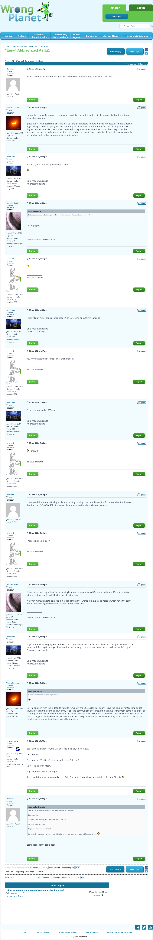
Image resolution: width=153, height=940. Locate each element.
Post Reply (115, 51)
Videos (22, 35)
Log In (141, 8)
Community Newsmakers (60, 36)
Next (40, 61)
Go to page (29, 61)
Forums (7, 35)
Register (114, 8)
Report (139, 100)
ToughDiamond (12, 107)
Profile (32, 100)
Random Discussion (43, 46)
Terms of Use (92, 932)
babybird (10, 258)
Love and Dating (17, 896)
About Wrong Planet (68, 932)
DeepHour (10, 156)
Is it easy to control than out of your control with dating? (35, 890)
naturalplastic (12, 741)
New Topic (135, 51)
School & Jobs (76, 36)
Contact (24, 932)
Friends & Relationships (39, 36)
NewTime (10, 69)
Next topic (143, 64)
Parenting (91, 35)
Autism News (110, 35)
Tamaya (96, 895)
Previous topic (131, 64)
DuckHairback (12, 203)
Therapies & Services (136, 35)
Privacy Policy (43, 932)
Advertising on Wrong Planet (120, 932)
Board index (10, 46)
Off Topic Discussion (24, 46)
